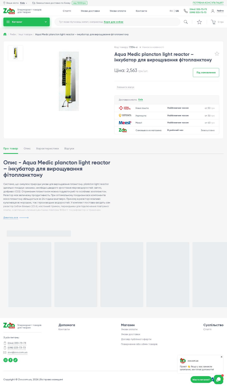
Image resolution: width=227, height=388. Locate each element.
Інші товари (26, 34)
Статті (67, 10)
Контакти (141, 10)
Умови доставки (90, 10)
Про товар (10, 148)
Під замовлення (206, 72)
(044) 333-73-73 (198, 9)
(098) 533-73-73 (198, 12)
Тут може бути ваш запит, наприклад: (91, 21)
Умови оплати (118, 10)
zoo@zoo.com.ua (17, 352)
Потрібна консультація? (208, 2)
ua (177, 11)
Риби (13, 34)
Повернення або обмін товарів (139, 344)
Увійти (220, 10)
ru (171, 11)
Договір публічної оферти (136, 339)
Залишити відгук (125, 87)
